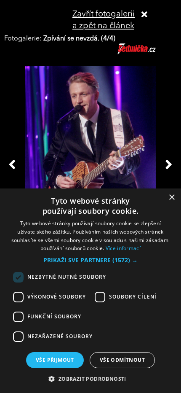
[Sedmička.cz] (147, 52)
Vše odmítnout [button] (122, 359)
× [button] (171, 197)
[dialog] (90, 290)
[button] (90, 260)
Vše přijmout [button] (55, 359)
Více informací (123, 248)
